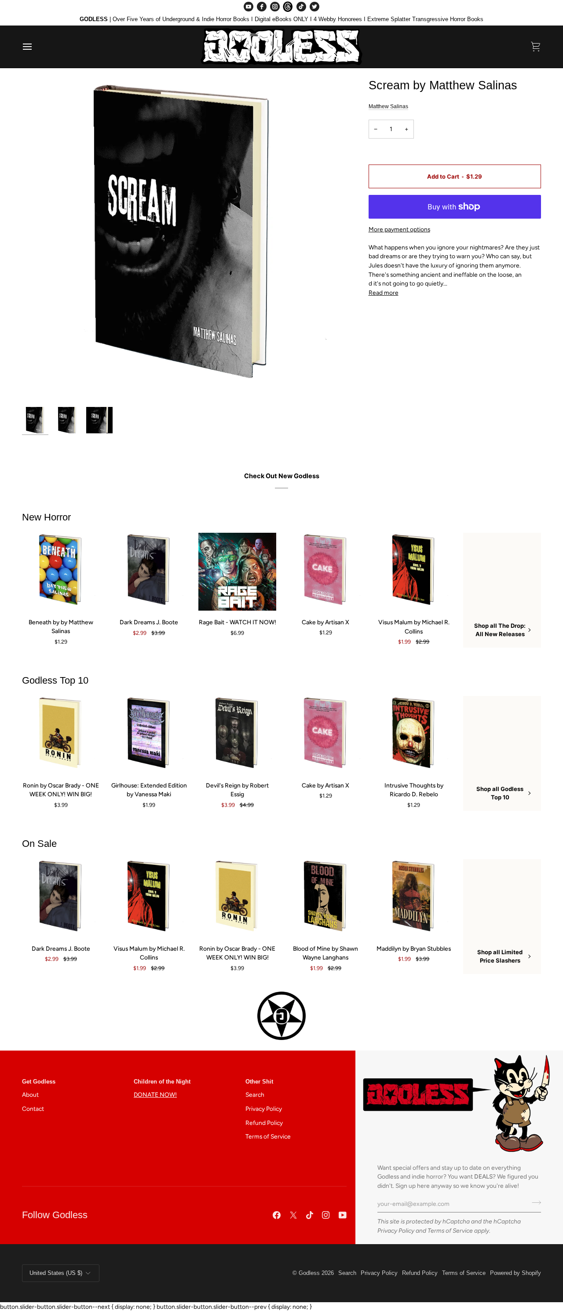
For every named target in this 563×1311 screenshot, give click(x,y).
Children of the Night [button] (162, 1081)
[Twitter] (314, 6)
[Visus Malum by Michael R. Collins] (414, 572)
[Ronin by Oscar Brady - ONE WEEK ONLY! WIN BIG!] (61, 735)
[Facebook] (261, 6)
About (30, 1094)
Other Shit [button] (259, 1081)
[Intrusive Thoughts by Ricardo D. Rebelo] (414, 735)
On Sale (39, 843)
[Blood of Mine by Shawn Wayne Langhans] (326, 898)
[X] (293, 1215)
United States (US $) (55, 1273)
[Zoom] (38, 386)
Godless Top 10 (55, 680)
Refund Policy (264, 1122)
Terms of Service (450, 1230)
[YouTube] (248, 6)
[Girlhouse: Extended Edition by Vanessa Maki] (149, 735)
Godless (309, 1273)
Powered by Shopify (515, 1273)
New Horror (46, 517)
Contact (33, 1108)
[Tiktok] (309, 1215)
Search (254, 1094)
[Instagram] (275, 6)
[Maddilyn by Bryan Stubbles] (414, 898)
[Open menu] (35, 47)
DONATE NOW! (155, 1094)
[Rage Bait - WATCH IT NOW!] (237, 572)
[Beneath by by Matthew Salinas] (61, 572)
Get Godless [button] (38, 1081)
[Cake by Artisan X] (326, 572)
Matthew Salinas (388, 106)
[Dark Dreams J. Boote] (149, 572)
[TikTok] (301, 6)
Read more (383, 292)
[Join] (533, 1203)
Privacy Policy (395, 1230)
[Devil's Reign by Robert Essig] (237, 735)
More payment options (399, 229)
